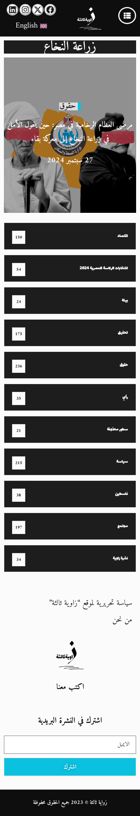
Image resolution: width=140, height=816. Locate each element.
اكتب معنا (70, 687)
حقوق (68, 106)
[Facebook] (50, 10)
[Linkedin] (12, 10)
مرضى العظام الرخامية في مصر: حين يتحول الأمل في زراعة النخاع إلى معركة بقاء (70, 132)
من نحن (122, 620)
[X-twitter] (38, 10)
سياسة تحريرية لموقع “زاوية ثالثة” (90, 603)
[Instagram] (25, 10)
